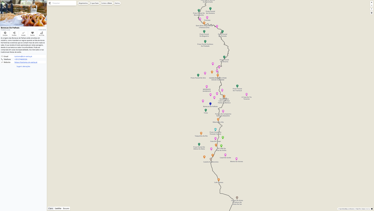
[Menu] (49, 3)
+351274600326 (21, 59)
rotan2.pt (368, 209)
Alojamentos (83, 3)
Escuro (66, 208)
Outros (117, 3)
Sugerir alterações (23, 66)
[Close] (44, 2)
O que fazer (94, 3)
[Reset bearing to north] (371, 9)
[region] (187, 105)
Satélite (58, 208)
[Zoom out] (371, 5)
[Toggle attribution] (372, 209)
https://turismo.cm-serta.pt (26, 62)
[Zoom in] (371, 2)
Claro (50, 208)
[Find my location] (371, 12)
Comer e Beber (106, 3)
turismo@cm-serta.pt (23, 56)
